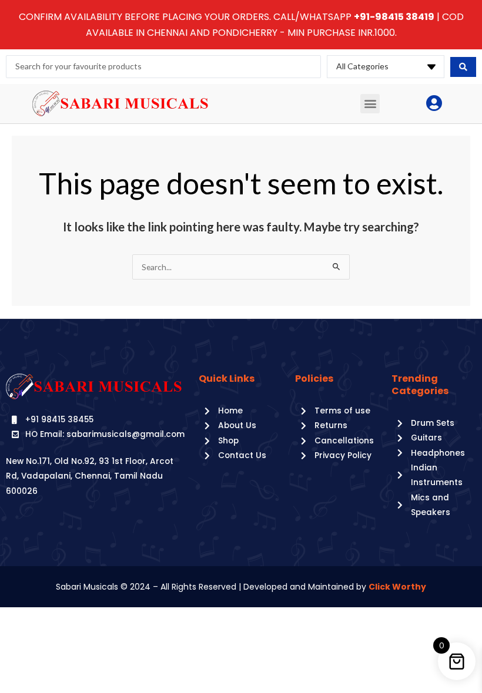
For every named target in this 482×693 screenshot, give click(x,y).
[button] (370, 103)
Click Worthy (397, 587)
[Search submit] (463, 67)
